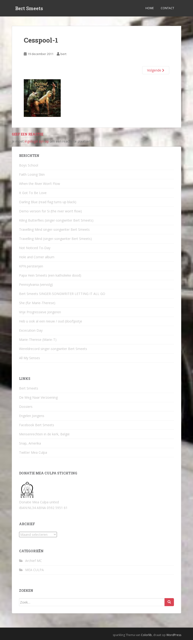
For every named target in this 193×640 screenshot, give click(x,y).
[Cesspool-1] (42, 97)
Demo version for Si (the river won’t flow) (50, 211)
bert (63, 54)
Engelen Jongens (31, 415)
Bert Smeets (29, 8)
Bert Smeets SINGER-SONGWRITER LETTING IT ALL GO (62, 293)
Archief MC (33, 560)
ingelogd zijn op (37, 141)
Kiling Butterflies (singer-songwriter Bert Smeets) (56, 220)
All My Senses (29, 358)
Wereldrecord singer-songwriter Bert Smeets (53, 348)
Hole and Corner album (36, 257)
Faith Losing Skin (32, 174)
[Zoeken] (169, 602)
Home (149, 8)
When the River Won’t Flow (39, 183)
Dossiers (25, 406)
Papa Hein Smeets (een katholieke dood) (50, 275)
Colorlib (146, 635)
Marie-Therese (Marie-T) (37, 339)
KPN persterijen (31, 266)
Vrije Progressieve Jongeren (40, 312)
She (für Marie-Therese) (37, 303)
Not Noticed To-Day (34, 248)
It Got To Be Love (33, 193)
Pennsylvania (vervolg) (36, 284)
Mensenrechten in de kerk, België (44, 434)
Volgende (154, 70)
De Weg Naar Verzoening (38, 397)
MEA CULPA (34, 570)
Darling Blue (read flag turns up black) (47, 202)
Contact (167, 8)
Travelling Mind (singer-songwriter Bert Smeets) (55, 238)
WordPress (173, 635)
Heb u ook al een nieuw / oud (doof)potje (50, 321)
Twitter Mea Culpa (33, 452)
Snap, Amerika (30, 443)
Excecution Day (31, 330)
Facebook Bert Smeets (36, 425)
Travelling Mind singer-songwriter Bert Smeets (54, 229)
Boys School (28, 165)
